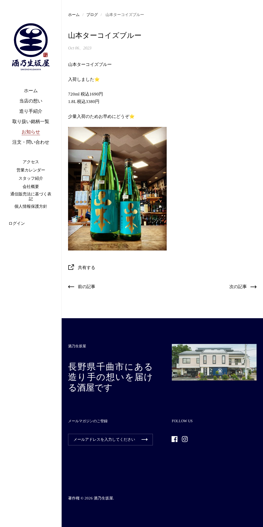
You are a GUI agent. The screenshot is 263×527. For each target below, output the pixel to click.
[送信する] (145, 439)
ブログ (92, 15)
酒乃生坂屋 (103, 498)
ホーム (74, 15)
